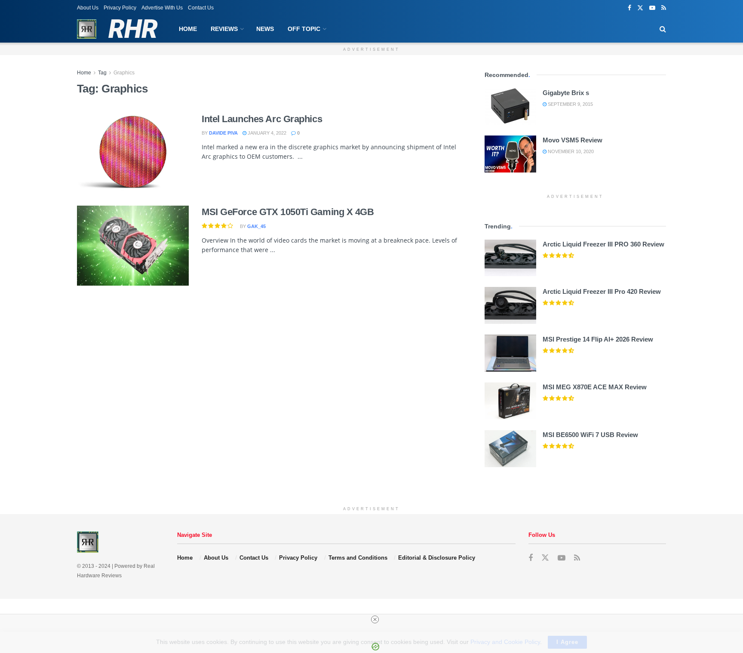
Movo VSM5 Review (572, 140)
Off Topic (304, 28)
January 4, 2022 (266, 133)
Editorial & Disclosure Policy (436, 557)
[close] (375, 619)
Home (188, 28)
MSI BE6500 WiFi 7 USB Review (590, 434)
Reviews (224, 28)
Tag (102, 73)
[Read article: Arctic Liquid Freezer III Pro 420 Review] (510, 305)
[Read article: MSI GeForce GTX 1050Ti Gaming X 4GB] (133, 246)
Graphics (124, 73)
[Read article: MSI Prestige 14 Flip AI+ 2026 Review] (510, 353)
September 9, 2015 (570, 104)
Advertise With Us (162, 8)
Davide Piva (223, 133)
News (265, 28)
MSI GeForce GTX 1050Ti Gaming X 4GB (288, 211)
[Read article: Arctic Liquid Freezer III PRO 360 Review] (510, 258)
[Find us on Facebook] (629, 8)
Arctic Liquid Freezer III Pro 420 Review (602, 291)
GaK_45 (256, 226)
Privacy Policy (120, 8)
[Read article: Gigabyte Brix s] (510, 106)
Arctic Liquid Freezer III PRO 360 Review (603, 244)
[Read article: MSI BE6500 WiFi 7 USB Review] (510, 448)
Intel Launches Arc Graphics (262, 119)
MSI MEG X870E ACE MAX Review (595, 387)
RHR (132, 29)
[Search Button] (663, 29)
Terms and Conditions (358, 557)
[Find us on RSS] (663, 8)
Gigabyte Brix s (566, 92)
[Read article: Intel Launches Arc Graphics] (133, 153)
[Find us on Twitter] (640, 8)
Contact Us (201, 8)
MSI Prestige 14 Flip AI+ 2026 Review (598, 339)
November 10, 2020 (570, 151)
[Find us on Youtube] (652, 8)
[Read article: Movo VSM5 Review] (510, 154)
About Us (87, 8)
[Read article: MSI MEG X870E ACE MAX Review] (510, 400)
